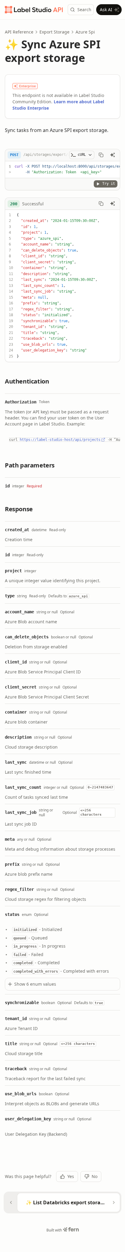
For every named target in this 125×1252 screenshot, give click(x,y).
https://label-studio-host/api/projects (60, 440)
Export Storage (54, 32)
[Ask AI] (112, 155)
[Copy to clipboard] (101, 154)
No (94, 1176)
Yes (70, 1176)
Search (84, 9)
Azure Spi (85, 32)
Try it (108, 183)
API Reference (19, 32)
